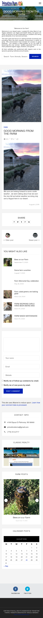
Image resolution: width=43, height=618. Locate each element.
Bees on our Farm (21, 259)
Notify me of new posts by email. (17, 385)
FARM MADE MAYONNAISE (25, 316)
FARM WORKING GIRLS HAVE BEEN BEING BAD (24, 304)
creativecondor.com (21, 614)
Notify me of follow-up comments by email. (21, 381)
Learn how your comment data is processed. (21, 403)
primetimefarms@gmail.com (18, 427)
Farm (6, 127)
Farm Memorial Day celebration (26, 281)
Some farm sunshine (22, 270)
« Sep (6, 566)
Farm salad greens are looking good (26, 292)
